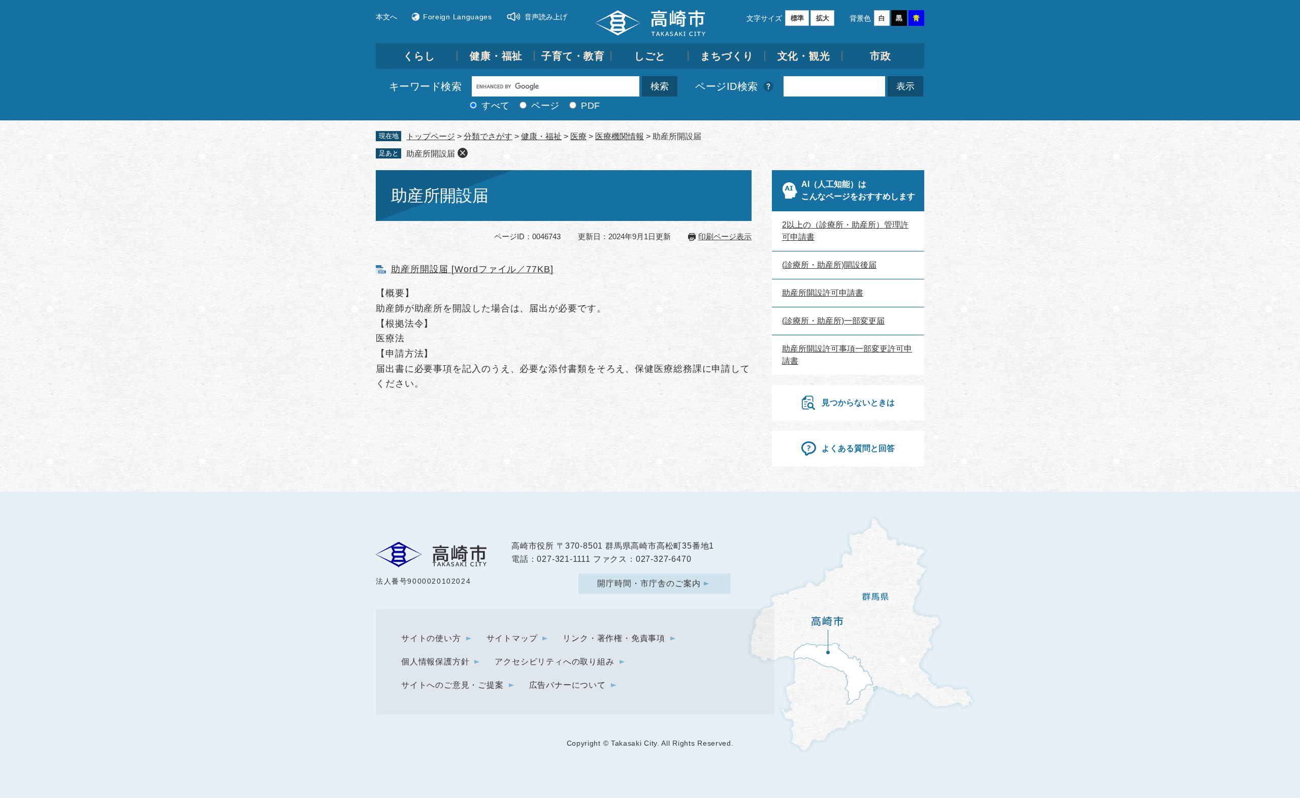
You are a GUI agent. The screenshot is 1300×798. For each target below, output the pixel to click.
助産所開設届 (430, 153)
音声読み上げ (546, 17)
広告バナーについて (567, 685)
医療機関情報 (619, 136)
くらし (419, 55)
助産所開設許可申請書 (822, 293)
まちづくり (727, 55)
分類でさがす (488, 136)
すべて (495, 106)
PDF (590, 106)
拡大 (822, 18)
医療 (578, 136)
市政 (880, 55)
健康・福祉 (496, 55)
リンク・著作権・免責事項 (614, 638)
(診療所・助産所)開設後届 (829, 265)
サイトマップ (512, 638)
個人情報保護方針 (435, 661)
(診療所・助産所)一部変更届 (833, 320)
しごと (650, 55)
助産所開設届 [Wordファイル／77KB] (472, 269)
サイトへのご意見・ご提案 (452, 685)
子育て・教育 (573, 55)
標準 (797, 18)
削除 (463, 153)
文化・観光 (804, 55)
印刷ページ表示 (725, 236)
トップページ (430, 136)
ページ (545, 106)
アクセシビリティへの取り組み (554, 661)
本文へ (386, 17)
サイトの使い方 (431, 638)
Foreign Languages (457, 17)
